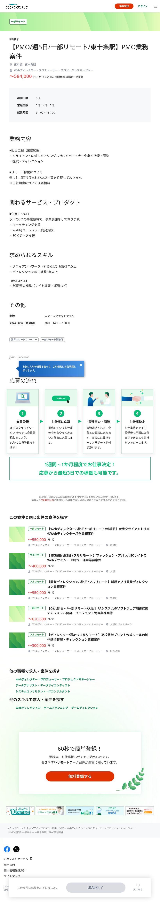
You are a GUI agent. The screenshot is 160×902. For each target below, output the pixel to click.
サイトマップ (12, 876)
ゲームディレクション (84, 708)
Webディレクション (28, 708)
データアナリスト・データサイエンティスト (43, 685)
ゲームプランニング (56, 708)
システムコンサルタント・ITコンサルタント (43, 691)
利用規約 (9, 865)
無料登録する (80, 776)
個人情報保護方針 (15, 870)
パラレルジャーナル (16, 859)
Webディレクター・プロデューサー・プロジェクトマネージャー (55, 679)
